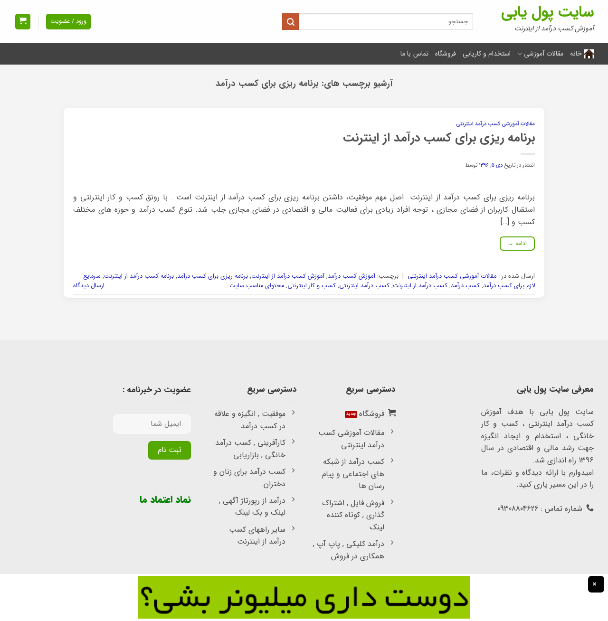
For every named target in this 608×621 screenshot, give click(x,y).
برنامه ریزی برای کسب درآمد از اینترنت (439, 137)
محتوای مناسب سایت (256, 286)
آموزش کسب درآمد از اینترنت (287, 276)
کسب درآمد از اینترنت (420, 286)
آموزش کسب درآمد (351, 276)
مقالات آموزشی (543, 53)
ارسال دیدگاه (88, 286)
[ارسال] (290, 21)
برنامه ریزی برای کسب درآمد (212, 276)
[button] (22, 21)
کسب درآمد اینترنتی (364, 286)
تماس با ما (414, 53)
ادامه (517, 243)
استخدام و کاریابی (487, 53)
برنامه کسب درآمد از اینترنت (139, 276)
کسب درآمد (465, 286)
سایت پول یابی (547, 12)
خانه (576, 53)
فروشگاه (445, 53)
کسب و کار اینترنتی (311, 286)
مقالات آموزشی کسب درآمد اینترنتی (495, 124)
